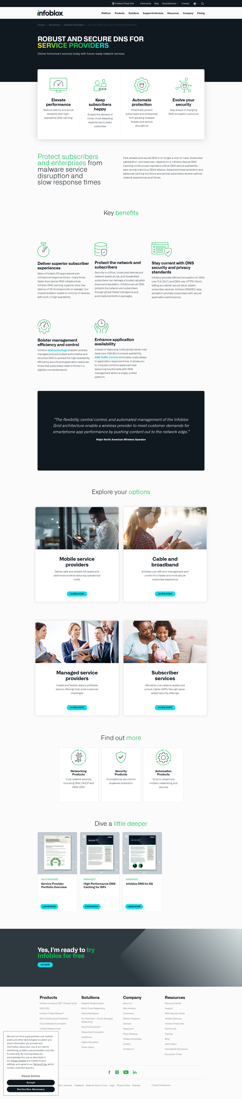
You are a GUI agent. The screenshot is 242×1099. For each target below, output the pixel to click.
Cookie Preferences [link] (161, 1085)
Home (41, 24)
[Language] (195, 6)
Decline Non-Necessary (31, 1089)
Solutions (54, 24)
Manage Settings (31, 1076)
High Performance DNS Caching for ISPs (99, 885)
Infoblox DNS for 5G (139, 884)
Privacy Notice (18, 1060)
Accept (31, 1082)
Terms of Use (40, 1064)
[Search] (202, 5)
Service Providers (74, 24)
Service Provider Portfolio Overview (54, 885)
